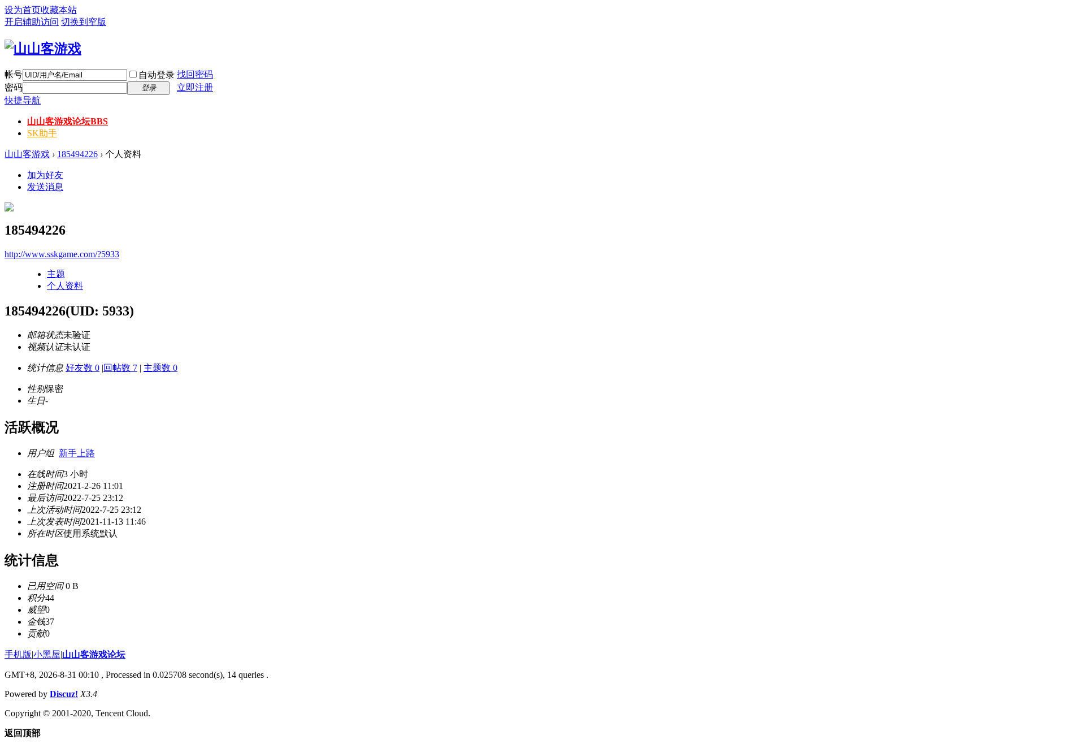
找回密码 (195, 74)
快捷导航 (23, 100)
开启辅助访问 (32, 22)
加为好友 (45, 175)
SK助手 (42, 133)
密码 (14, 87)
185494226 (77, 154)
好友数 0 (82, 368)
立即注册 (195, 87)
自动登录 (156, 75)
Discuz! (64, 694)
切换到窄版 (83, 22)
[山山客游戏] (43, 48)
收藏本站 (59, 10)
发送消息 (45, 187)
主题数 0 (160, 368)
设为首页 (23, 10)
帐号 (14, 74)
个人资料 (65, 286)
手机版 (18, 654)
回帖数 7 (120, 368)
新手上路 (77, 453)
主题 (56, 274)
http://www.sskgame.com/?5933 (62, 254)
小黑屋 (46, 654)
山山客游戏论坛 (67, 121)
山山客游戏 (27, 154)
